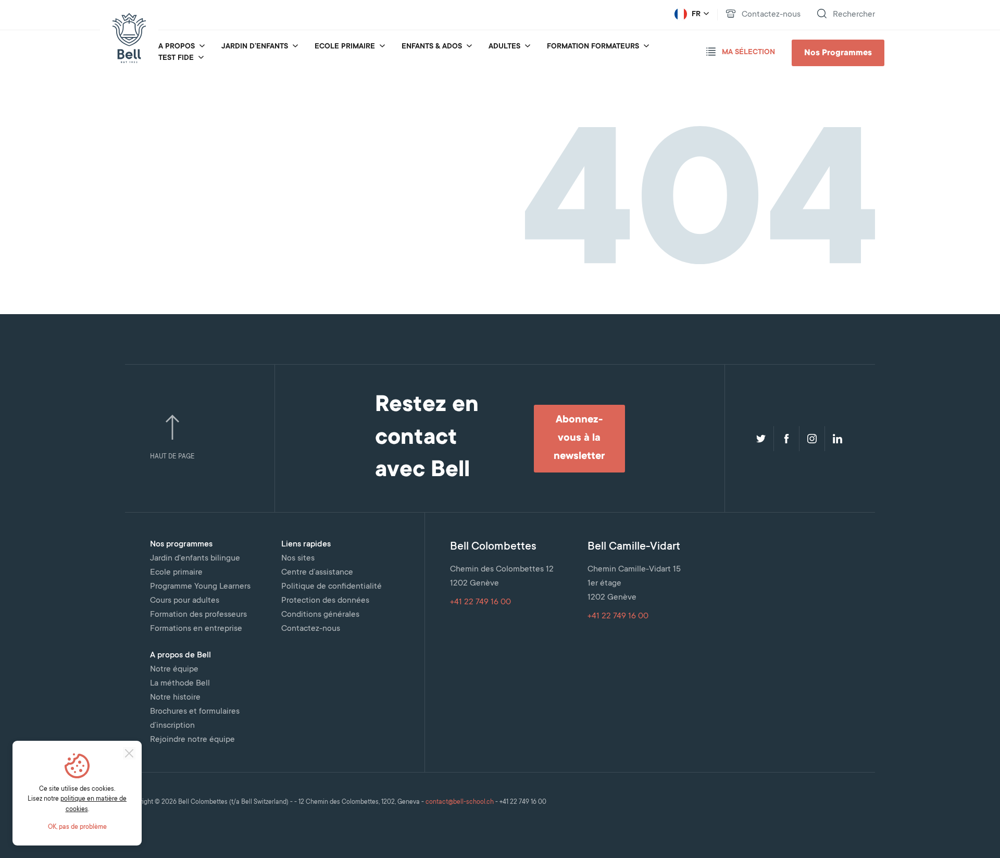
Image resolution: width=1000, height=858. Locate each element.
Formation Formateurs (593, 47)
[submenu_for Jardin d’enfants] (295, 46)
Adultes (504, 47)
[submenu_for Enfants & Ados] (469, 46)
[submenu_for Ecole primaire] (382, 46)
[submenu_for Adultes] (527, 46)
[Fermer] (129, 753)
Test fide (176, 58)
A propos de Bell (180, 655)
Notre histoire (175, 697)
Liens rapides (306, 544)
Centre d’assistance (317, 572)
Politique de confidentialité (331, 586)
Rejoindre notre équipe (192, 739)
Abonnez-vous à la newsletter (579, 439)
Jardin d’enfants (254, 47)
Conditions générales (320, 614)
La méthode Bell (180, 683)
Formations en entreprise (196, 628)
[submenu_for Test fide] (201, 58)
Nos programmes (181, 544)
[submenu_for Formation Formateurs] (646, 46)
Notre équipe (174, 669)
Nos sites (298, 558)
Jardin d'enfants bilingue (195, 558)
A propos (176, 47)
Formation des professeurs (198, 614)
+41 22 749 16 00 (480, 602)
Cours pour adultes (184, 600)
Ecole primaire (345, 47)
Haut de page (172, 457)
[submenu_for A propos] (202, 46)
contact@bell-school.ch (460, 802)
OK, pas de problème (77, 827)
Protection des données (325, 600)
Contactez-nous (310, 628)
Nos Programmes (838, 53)
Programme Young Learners (200, 586)
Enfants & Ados (432, 47)
